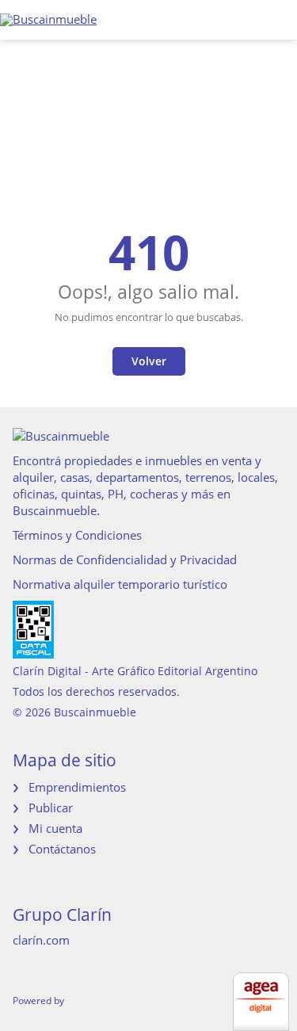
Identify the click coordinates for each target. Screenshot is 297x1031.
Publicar (51, 807)
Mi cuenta (55, 828)
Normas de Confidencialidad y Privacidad (125, 559)
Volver (148, 360)
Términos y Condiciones (77, 535)
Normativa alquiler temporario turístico (120, 584)
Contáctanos (62, 849)
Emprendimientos (77, 787)
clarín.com (41, 940)
